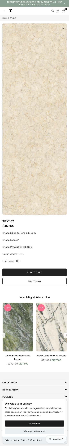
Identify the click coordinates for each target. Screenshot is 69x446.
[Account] (58, 10)
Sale (8, 308)
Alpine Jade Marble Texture (51, 355)
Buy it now (34, 281)
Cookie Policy (33, 415)
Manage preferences (34, 431)
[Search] (52, 10)
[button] (64, 10)
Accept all (34, 423)
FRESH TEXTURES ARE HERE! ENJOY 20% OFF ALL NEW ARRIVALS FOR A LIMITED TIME (34, 3)
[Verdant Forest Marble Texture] (18, 327)
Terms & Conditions (31, 440)
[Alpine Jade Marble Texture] (51, 327)
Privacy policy (12, 440)
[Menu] (3, 10)
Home (4, 18)
